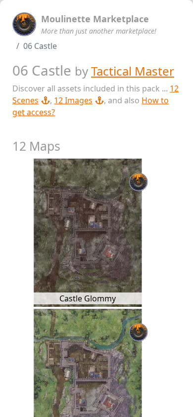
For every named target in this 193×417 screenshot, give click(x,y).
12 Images (73, 100)
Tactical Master (132, 71)
